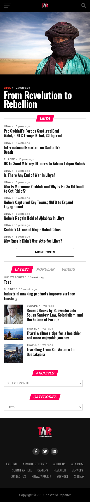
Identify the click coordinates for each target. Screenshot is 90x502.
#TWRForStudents (35, 464)
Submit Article (22, 470)
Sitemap (79, 476)
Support (62, 476)
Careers (42, 470)
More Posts (45, 252)
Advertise (77, 464)
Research (60, 470)
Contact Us (18, 476)
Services (77, 470)
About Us (59, 464)
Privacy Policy (41, 476)
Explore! (11, 464)
